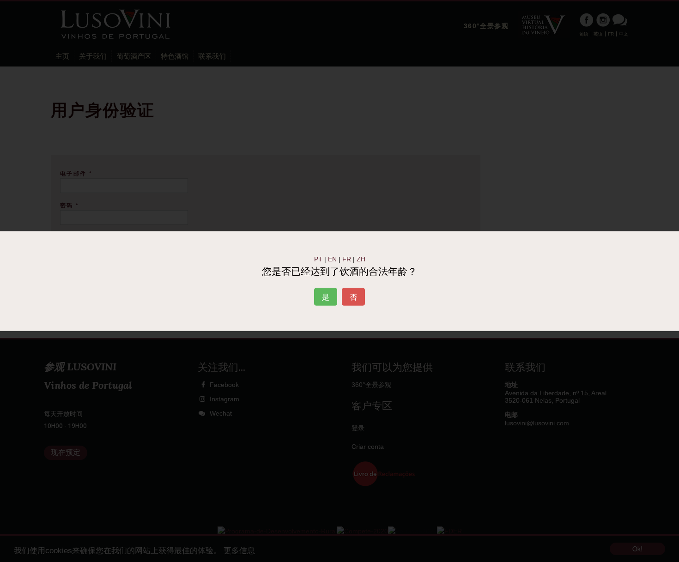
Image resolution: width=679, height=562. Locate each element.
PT (318, 258)
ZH (361, 258)
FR (346, 258)
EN (332, 258)
